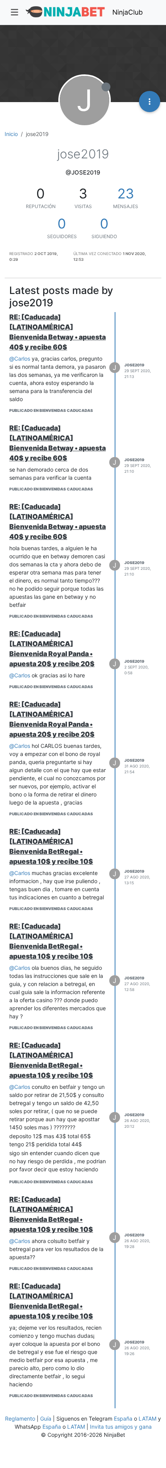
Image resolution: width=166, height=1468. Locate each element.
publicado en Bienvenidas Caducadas (51, 410)
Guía (45, 1418)
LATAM (147, 1418)
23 (125, 193)
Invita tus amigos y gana (121, 1426)
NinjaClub (127, 12)
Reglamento (20, 1418)
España (123, 1418)
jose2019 (134, 365)
